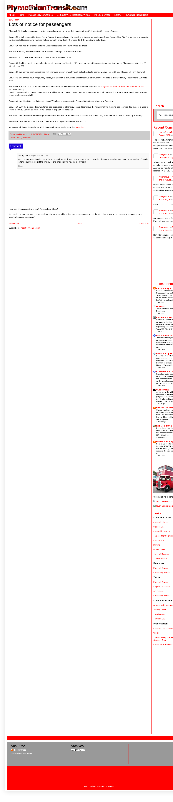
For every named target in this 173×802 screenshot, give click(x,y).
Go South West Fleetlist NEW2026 (73, 15)
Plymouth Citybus (160, 522)
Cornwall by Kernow (161, 531)
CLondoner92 (162, 390)
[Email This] (59, 134)
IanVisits (160, 306)
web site (80, 127)
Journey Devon (159, 610)
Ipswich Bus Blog (164, 442)
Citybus (18, 138)
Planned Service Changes (40, 15)
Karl (160, 132)
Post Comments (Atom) (31, 228)
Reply (20, 166)
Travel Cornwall (160, 558)
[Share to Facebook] (67, 134)
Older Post (144, 223)
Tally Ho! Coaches (161, 554)
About (12, 15)
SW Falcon (158, 591)
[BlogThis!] (62, 134)
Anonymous (164, 154)
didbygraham (23, 134)
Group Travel (159, 549)
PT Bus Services (102, 15)
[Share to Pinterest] (69, 134)
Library (117, 15)
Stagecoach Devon (161, 587)
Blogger (111, 786)
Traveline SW (159, 619)
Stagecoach (158, 527)
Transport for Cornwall (163, 536)
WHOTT (157, 633)
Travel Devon (159, 614)
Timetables (26, 138)
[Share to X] (64, 134)
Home (21, 15)
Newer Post (14, 223)
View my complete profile (21, 753)
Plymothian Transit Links (136, 15)
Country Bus (158, 540)
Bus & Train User (164, 335)
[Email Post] (54, 134)
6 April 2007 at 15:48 (39, 155)
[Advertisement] (163, 690)
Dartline (156, 545)
